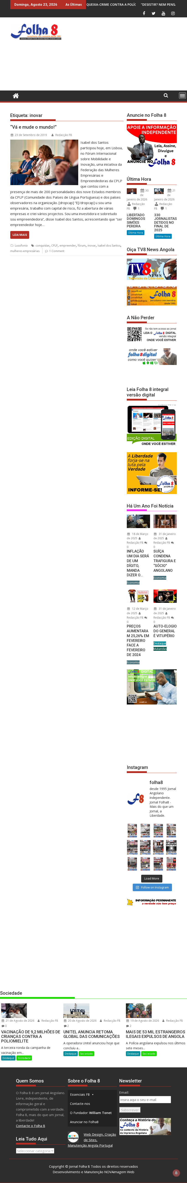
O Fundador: (91, 1113)
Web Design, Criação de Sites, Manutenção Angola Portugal (92, 1140)
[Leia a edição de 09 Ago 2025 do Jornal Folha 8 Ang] (158, 847)
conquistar (42, 245)
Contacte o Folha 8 (30, 1125)
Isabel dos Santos (109, 245)
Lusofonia (21, 245)
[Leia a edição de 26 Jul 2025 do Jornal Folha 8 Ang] (132, 864)
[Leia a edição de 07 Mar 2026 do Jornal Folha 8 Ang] (171, 830)
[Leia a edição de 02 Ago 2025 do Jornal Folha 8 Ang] (171, 847)
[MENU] (182, 95)
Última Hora (135, 232)
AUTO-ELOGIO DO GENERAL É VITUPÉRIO (165, 631)
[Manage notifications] (176, 1173)
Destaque (159, 643)
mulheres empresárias (24, 251)
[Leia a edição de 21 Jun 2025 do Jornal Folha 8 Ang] (171, 864)
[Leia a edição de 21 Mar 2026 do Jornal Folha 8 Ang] (145, 830)
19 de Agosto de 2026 (144, 1021)
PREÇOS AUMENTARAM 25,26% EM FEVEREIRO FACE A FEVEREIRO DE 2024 (138, 640)
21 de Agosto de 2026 (19, 1021)
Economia (133, 583)
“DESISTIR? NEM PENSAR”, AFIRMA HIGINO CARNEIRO (142, 4)
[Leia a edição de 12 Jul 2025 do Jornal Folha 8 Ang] (158, 864)
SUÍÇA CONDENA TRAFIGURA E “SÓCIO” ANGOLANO (164, 560)
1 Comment (56, 251)
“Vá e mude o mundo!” (33, 127)
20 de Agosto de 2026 (81, 1021)
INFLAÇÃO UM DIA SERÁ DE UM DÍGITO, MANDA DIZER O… (138, 563)
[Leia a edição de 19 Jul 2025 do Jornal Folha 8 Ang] (145, 864)
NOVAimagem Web (119, 1172)
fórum (82, 245)
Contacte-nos (80, 1103)
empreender (68, 245)
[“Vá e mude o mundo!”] (44, 142)
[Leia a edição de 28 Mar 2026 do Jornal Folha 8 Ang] (132, 830)
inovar (92, 245)
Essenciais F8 (80, 1094)
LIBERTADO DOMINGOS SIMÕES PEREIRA (136, 221)
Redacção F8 (63, 135)
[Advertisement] (125, 55)
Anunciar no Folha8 (84, 1122)
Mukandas (160, 649)
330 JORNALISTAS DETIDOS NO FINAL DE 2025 (165, 222)
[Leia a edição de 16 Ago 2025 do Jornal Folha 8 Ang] (145, 847)
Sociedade (24, 1058)
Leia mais (20, 235)
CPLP (54, 245)
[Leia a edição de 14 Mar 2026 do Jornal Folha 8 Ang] (158, 830)
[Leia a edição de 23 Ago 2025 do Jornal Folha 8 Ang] (132, 847)
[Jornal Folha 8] (15, 95)
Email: (124, 1092)
